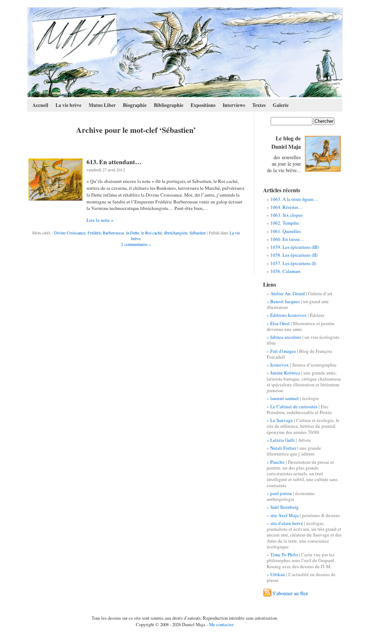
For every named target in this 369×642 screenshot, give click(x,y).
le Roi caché (151, 232)
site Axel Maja (284, 515)
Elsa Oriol (280, 323)
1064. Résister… (286, 207)
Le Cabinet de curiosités (293, 406)
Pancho (277, 462)
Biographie (135, 105)
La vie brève (68, 105)
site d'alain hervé (286, 523)
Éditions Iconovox (288, 315)
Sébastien (198, 232)
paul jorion (281, 493)
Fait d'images (283, 351)
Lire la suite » (100, 220)
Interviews (234, 105)
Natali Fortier (283, 448)
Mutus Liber (102, 105)
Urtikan (277, 574)
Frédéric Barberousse (106, 232)
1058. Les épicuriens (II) (293, 255)
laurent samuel (284, 398)
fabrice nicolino (285, 337)
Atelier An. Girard (287, 293)
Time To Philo (284, 554)
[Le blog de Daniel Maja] (185, 52)
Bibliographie (168, 105)
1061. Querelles (285, 231)
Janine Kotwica (285, 372)
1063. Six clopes (286, 215)
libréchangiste (175, 232)
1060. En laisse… (287, 239)
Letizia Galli (282, 440)
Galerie (281, 105)
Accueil (40, 105)
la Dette (132, 232)
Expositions (203, 105)
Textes (259, 105)
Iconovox (279, 365)
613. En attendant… (114, 161)
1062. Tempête (284, 223)
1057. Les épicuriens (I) (293, 263)
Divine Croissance (69, 232)
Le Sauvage (281, 420)
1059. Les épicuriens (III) (294, 247)
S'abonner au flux (290, 593)
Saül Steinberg (284, 507)
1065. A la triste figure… (294, 199)
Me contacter (221, 624)
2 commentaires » (136, 244)
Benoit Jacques (285, 301)
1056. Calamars (285, 271)
